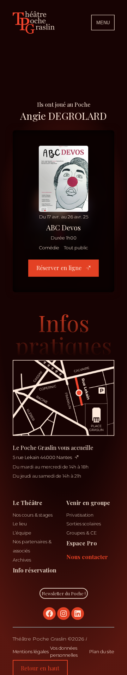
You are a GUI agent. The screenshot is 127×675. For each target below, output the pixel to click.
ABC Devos (63, 227)
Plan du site (101, 651)
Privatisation (79, 515)
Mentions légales (31, 651)
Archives (22, 560)
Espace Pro (81, 543)
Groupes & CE (81, 533)
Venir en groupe (88, 502)
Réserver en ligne (59, 267)
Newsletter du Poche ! (64, 593)
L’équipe (22, 533)
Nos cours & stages (33, 515)
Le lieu (20, 523)
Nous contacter (87, 557)
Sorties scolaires (83, 523)
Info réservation (34, 570)
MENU (103, 22)
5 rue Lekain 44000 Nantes (42, 457)
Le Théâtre (27, 502)
